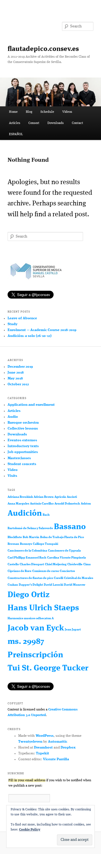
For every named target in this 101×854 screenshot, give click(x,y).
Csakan (13, 584)
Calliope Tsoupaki (45, 544)
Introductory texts (23, 446)
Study (12, 324)
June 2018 (16, 372)
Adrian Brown (44, 497)
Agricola (60, 497)
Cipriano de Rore (19, 571)
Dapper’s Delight (31, 584)
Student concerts (22, 464)
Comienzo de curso (45, 571)
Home (13, 112)
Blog (29, 112)
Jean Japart (73, 629)
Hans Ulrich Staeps (43, 608)
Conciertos (67, 571)
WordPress (45, 736)
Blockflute (15, 537)
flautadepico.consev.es (43, 49)
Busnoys (26, 544)
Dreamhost (43, 747)
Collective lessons (23, 428)
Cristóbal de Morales (78, 578)
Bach (46, 515)
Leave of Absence (22, 318)
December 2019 (20, 367)
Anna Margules (18, 503)
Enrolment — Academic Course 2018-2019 (42, 330)
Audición (25, 514)
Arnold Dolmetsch (67, 503)
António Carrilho (42, 503)
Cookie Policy (29, 829)
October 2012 (18, 384)
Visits (12, 476)
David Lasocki (53, 584)
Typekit (42, 753)
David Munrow (74, 584)
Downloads (55, 123)
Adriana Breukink (20, 497)
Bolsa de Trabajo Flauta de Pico (62, 537)
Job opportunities (23, 452)
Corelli (58, 578)
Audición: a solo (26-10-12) (29, 336)
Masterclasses (19, 458)
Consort (33, 123)
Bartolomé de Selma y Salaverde (30, 528)
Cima (87, 564)
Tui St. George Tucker (48, 668)
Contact (77, 123)
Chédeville (74, 564)
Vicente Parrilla (56, 759)
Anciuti (72, 497)
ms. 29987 (26, 642)
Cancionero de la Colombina (27, 550)
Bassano (70, 527)
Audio (13, 417)
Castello (13, 564)
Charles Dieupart (32, 564)
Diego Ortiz (28, 595)
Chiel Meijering (55, 564)
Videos (67, 112)
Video (13, 470)
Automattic (57, 741)
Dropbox (68, 747)
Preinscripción (35, 655)
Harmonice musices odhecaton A (31, 618)
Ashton (86, 503)
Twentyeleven (30, 741)
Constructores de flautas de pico (30, 578)
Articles (14, 123)
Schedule (47, 112)
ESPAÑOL (16, 134)
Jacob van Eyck (36, 628)
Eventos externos (22, 440)
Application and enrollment (31, 405)
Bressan (13, 544)
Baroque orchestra (23, 422)
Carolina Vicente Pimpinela (66, 557)
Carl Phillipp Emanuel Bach (27, 557)
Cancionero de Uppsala (64, 550)
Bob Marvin (31, 537)
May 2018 (15, 378)
